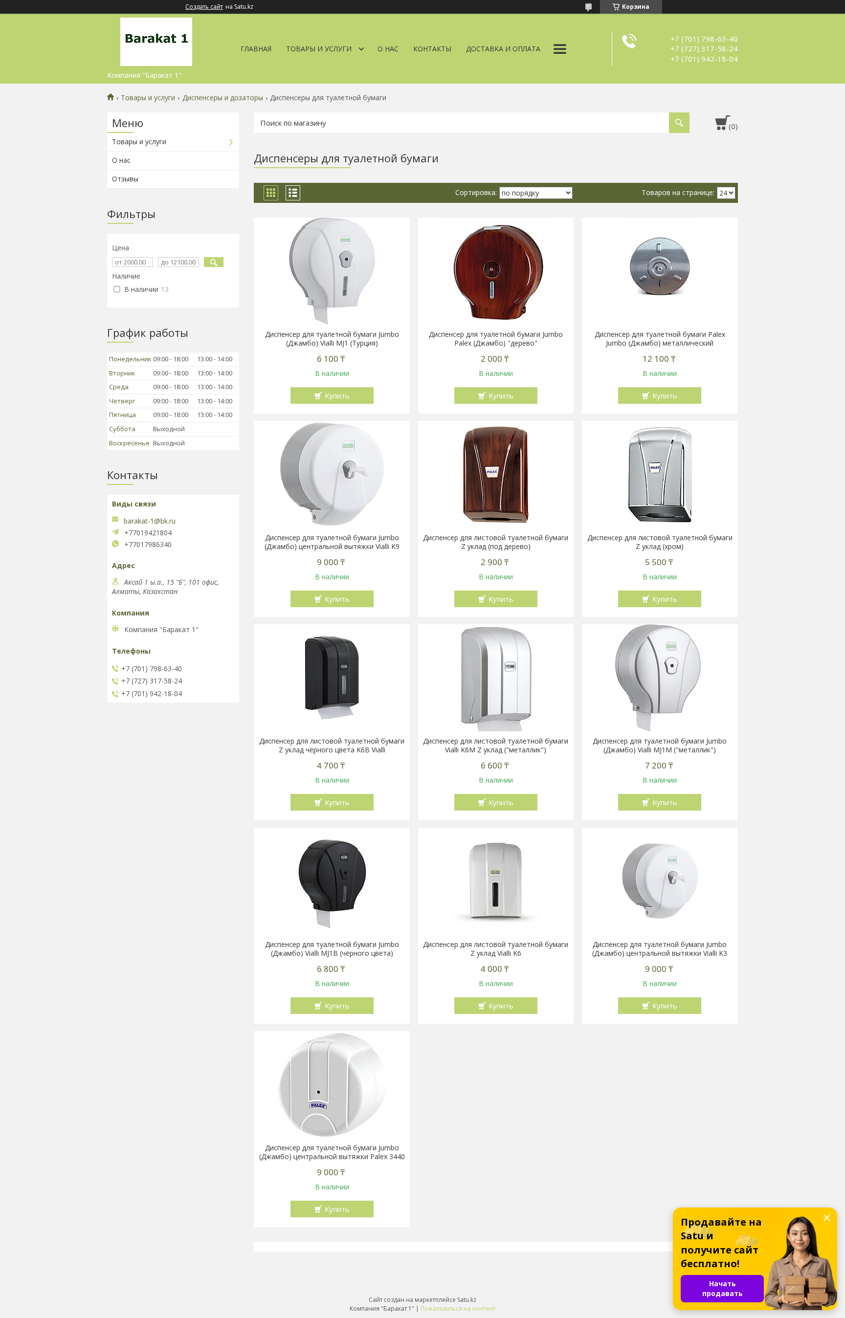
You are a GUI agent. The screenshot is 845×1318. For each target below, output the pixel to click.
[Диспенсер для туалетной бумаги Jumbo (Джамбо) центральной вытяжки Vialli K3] (660, 881)
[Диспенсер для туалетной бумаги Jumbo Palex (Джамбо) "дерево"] (496, 271)
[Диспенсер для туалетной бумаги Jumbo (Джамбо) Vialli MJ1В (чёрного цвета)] (332, 881)
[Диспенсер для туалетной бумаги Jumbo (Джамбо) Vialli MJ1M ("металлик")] (660, 678)
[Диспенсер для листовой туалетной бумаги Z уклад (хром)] (660, 474)
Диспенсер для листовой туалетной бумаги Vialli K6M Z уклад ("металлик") (495, 745)
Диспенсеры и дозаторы (222, 97)
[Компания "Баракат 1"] (156, 40)
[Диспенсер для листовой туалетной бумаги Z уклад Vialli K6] (496, 881)
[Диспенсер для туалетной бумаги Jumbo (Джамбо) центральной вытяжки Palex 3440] (332, 1085)
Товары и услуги (319, 48)
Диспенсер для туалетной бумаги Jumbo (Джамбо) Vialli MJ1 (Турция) (332, 339)
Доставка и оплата (503, 48)
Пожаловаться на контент (458, 1308)
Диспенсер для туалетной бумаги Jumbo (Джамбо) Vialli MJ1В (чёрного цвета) (332, 949)
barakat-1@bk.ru (150, 521)
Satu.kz (466, 1300)
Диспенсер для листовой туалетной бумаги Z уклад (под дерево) (495, 542)
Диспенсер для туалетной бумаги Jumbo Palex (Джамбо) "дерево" (496, 339)
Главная (256, 48)
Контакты (432, 48)
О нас (388, 48)
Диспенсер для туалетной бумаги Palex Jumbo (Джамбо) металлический (660, 339)
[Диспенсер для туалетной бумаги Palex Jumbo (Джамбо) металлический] (660, 271)
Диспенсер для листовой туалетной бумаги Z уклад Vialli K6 (495, 949)
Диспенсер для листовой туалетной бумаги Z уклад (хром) (660, 542)
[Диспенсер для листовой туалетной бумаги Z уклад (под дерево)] (496, 474)
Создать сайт (204, 6)
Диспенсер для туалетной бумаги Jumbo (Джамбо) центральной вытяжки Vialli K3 (659, 949)
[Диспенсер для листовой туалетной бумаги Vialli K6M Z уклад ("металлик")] (496, 678)
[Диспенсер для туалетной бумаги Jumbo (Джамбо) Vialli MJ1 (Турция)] (332, 271)
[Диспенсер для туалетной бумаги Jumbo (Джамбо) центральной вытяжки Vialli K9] (332, 474)
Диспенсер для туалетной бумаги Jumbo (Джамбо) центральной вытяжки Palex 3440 (332, 1152)
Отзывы (125, 178)
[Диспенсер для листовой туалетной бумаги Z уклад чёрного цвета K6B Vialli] (332, 678)
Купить (337, 395)
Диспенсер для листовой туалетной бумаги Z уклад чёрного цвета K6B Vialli (331, 745)
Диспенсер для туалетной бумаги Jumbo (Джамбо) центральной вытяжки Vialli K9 (332, 542)
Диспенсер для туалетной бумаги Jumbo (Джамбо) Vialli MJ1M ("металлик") (660, 745)
